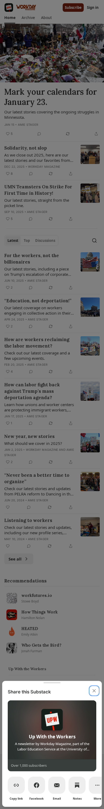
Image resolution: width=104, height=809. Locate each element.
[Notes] (77, 785)
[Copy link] (16, 785)
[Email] (56, 785)
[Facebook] (36, 785)
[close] (94, 690)
